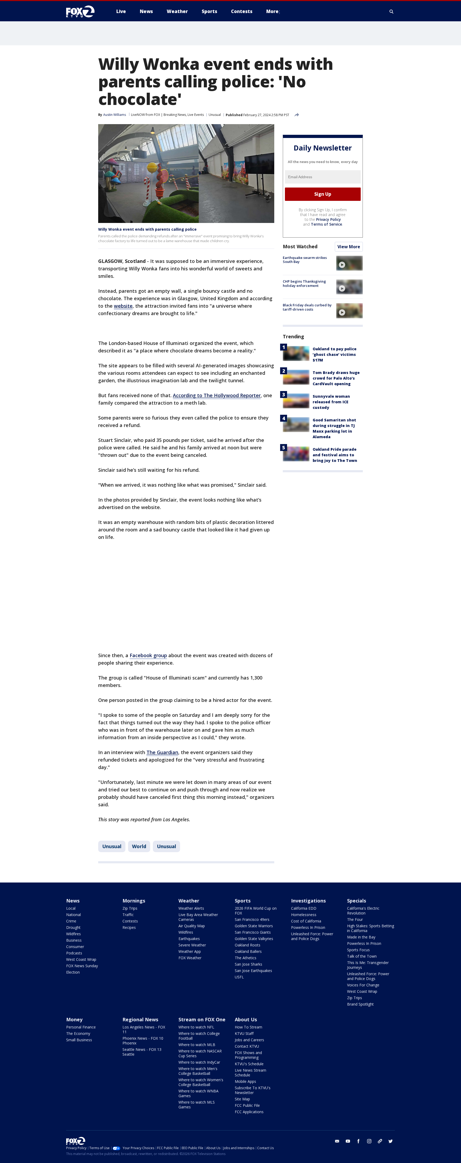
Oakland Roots (247, 945)
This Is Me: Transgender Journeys (368, 965)
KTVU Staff (244, 1033)
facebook (358, 1141)
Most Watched (300, 246)
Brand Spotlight (360, 1004)
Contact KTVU (247, 1046)
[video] (349, 263)
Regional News (140, 1019)
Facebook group (148, 655)
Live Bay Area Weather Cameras (198, 917)
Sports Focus (358, 949)
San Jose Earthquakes (253, 970)
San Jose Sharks (248, 964)
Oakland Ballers (248, 951)
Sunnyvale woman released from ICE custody (331, 402)
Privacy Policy (328, 219)
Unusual (215, 114)
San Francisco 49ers (252, 919)
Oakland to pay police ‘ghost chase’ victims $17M (334, 354)
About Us (246, 1019)
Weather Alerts (191, 908)
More (272, 11)
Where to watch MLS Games (196, 1104)
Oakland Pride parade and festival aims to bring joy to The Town (335, 455)
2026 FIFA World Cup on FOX (256, 911)
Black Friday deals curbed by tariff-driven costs (307, 307)
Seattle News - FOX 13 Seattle (141, 1052)
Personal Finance (81, 1027)
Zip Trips (129, 908)
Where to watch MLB (196, 1044)
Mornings (133, 900)
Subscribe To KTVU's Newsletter (253, 1090)
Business (74, 940)
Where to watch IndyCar (199, 1062)
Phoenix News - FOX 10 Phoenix (142, 1041)
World (139, 846)
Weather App (189, 951)
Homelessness (303, 914)
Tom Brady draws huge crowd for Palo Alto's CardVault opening (336, 378)
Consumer (75, 946)
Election (73, 972)
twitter (390, 1141)
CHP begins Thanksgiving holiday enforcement (304, 283)
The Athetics (245, 957)
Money (74, 1019)
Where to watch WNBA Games (198, 1093)
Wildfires (73, 933)
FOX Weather (189, 957)
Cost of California (306, 921)
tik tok (380, 1141)
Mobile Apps (245, 1081)
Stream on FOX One (201, 1019)
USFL (239, 976)
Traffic (128, 914)
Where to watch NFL (196, 1027)
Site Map (242, 1098)
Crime (71, 921)
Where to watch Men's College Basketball (197, 1071)
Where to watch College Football (199, 1036)
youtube (348, 1141)
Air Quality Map (191, 925)
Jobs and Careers (249, 1039)
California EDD (303, 908)
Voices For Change (363, 984)
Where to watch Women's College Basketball (200, 1082)
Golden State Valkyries (254, 938)
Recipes (129, 927)
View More (348, 247)
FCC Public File (247, 1105)
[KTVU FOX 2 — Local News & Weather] (83, 11)
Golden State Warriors (254, 925)
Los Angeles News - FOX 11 (143, 1029)
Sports (243, 900)
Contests (130, 921)
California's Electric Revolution (363, 911)
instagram (369, 1141)
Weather (188, 900)
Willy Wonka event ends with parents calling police (147, 229)
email (337, 1141)
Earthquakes (189, 938)
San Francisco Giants (253, 932)
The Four (355, 919)
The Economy (78, 1033)
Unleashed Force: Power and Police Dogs (312, 936)
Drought (73, 927)
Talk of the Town (362, 956)
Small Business (79, 1039)
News (73, 900)
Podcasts (74, 952)
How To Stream (248, 1027)
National (73, 914)
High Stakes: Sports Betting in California (370, 928)
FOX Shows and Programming (248, 1055)
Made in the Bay (361, 937)
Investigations (308, 900)
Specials (356, 900)
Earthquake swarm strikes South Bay (305, 259)
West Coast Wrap (81, 959)
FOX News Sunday (82, 965)
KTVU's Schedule (249, 1063)
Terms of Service (326, 224)
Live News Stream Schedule (250, 1072)
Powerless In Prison (308, 927)
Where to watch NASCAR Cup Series (200, 1053)
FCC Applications (249, 1111)
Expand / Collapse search (391, 11)
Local (70, 908)
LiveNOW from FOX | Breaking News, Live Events (167, 114)
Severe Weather (192, 945)
